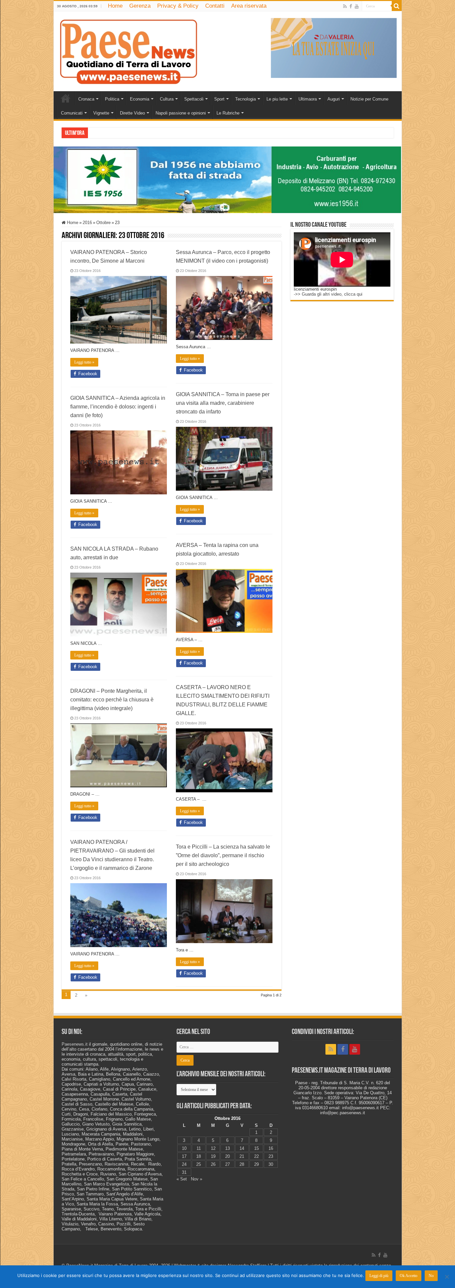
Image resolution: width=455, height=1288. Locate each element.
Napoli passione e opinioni (181, 113)
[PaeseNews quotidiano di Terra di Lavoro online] (129, 50)
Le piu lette (277, 99)
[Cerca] (397, 6)
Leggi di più (378, 1275)
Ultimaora (307, 99)
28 (241, 1164)
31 (184, 1172)
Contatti (215, 6)
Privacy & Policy (178, 6)
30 (270, 1164)
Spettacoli (194, 99)
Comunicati (72, 113)
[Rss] (344, 6)
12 (213, 1148)
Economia (139, 99)
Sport (219, 99)
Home (115, 6)
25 (198, 1164)
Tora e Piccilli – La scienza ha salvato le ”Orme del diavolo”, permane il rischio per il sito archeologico (223, 855)
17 (184, 1156)
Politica (112, 99)
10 (184, 1148)
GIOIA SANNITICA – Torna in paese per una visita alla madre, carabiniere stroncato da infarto (222, 402)
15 (256, 1148)
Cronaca (86, 99)
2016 (87, 222)
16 (270, 1148)
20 (227, 1156)
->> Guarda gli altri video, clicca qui (328, 294)
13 (227, 1148)
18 (198, 1156)
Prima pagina (65, 98)
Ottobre (103, 222)
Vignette (101, 113)
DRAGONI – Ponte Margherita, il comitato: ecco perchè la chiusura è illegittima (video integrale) (112, 699)
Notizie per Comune (369, 99)
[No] (446, 1276)
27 (227, 1164)
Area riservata (248, 6)
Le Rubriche (228, 113)
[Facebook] (351, 6)
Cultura (167, 99)
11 (199, 1148)
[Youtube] (356, 6)
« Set (182, 1178)
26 (213, 1164)
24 (184, 1164)
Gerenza (140, 6)
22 (256, 1156)
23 (270, 1156)
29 (256, 1164)
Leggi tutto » (84, 362)
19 (213, 1156)
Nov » (196, 1178)
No (431, 1275)
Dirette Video (132, 113)
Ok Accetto (408, 1275)
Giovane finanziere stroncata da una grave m (131, 132)
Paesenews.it (75, 1044)
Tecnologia (245, 99)
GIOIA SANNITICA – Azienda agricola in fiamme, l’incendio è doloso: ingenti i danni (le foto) (117, 406)
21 (241, 1156)
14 (241, 1148)
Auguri (333, 99)
